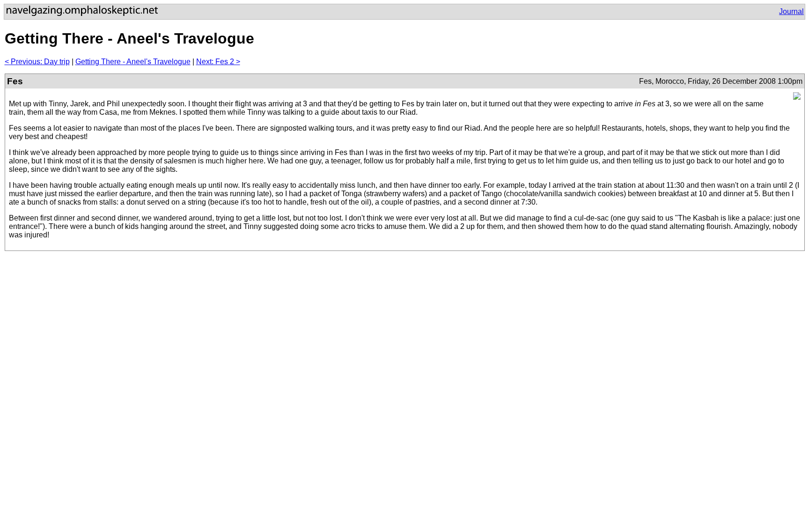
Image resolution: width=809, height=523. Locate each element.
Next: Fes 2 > (218, 62)
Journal (791, 11)
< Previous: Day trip (37, 62)
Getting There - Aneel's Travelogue (133, 62)
